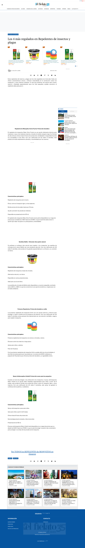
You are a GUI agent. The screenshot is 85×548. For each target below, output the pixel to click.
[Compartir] (37, 75)
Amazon (10, 458)
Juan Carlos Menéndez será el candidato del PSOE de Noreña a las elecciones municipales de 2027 (71, 130)
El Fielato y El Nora (15, 70)
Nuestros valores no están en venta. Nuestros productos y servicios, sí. (68, 502)
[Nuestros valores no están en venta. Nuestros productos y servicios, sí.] (69, 493)
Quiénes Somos (11, 522)
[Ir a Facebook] (43, 513)
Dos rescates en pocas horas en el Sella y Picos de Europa (70, 116)
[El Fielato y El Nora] (9, 70)
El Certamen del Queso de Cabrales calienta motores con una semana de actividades (71, 138)
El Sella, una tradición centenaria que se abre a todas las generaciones (33, 483)
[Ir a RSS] (49, 513)
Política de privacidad (13, 528)
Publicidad (10, 524)
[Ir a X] (81, 0)
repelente (15, 458)
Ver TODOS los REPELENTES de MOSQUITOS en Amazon (32, 452)
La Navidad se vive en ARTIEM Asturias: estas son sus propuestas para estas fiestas (68, 483)
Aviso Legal (10, 526)
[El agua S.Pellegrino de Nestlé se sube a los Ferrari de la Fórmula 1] (51, 474)
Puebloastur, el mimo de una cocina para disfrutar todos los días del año (50, 502)
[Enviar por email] (30, 75)
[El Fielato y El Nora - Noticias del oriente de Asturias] (42, 4)
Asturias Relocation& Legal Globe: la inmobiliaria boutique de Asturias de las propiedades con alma (15, 503)
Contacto (45, 522)
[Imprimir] (34, 75)
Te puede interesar (13, 34)
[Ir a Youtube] (82, 0)
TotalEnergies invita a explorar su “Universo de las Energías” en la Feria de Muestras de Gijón (34, 502)
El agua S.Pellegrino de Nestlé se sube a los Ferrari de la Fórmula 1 (51, 483)
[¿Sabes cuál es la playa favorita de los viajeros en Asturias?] (61, 123)
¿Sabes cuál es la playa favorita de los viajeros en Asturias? (71, 123)
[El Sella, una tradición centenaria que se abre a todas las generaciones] (34, 474)
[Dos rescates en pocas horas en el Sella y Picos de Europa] (61, 116)
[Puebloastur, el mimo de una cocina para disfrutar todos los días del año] (51, 493)
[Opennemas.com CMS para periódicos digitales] (42, 541)
